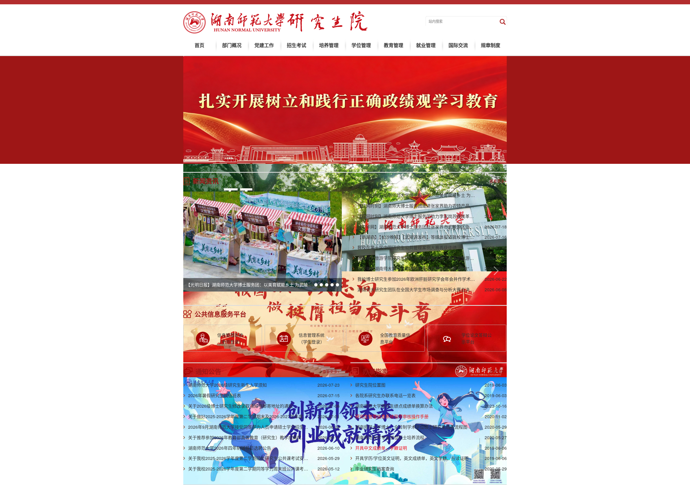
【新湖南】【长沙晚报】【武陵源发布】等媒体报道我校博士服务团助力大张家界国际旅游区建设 (448, 237)
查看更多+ (498, 180)
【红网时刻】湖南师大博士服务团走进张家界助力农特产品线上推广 (422, 206)
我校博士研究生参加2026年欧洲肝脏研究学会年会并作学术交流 (418, 279)
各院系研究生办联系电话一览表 (385, 395)
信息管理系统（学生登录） (312, 338)
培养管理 (329, 45)
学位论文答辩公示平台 (476, 338)
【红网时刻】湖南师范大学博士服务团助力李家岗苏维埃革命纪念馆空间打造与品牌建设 (441, 216)
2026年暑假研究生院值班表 (214, 395)
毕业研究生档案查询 (374, 469)
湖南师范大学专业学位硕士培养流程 (389, 437)
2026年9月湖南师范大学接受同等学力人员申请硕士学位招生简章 (250, 427)
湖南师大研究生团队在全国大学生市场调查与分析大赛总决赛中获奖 (422, 289)
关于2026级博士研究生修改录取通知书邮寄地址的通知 (240, 406)
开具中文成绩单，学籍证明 (381, 448)
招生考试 (296, 45)
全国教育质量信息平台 (395, 338)
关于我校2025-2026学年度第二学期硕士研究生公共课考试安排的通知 (254, 458)
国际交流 (458, 45)
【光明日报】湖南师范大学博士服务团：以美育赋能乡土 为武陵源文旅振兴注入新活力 (268, 285)
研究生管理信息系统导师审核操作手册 (392, 416)
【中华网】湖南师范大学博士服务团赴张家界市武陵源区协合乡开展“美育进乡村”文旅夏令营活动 (449, 227)
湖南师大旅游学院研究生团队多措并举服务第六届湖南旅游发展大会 (422, 258)
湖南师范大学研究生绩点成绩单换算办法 (394, 406)
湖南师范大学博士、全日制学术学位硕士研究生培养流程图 (411, 427)
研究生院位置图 (370, 385)
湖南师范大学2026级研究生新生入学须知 (227, 385)
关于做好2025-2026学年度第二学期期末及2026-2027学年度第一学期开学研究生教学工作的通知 (280, 416)
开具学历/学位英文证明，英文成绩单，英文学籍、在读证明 (411, 458)
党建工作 (264, 45)
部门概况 (232, 45)
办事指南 (375, 371)
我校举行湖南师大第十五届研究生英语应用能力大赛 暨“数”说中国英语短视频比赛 (434, 268)
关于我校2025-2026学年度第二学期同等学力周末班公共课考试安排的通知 (259, 469)
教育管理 (393, 45)
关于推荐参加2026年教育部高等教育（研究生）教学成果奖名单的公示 (255, 437)
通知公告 (208, 371)
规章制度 (490, 45)
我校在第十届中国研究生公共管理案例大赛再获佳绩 (407, 247)
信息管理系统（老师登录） (230, 338)
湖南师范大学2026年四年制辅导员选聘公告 (229, 448)
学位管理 (361, 45)
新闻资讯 (206, 180)
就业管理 (426, 45)
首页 (199, 45)
